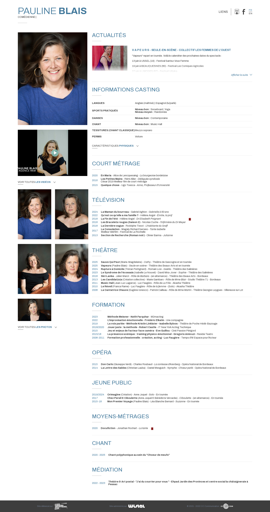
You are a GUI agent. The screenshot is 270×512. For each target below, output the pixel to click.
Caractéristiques (113, 146)
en (250, 13)
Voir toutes (34, 182)
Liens (223, 11)
